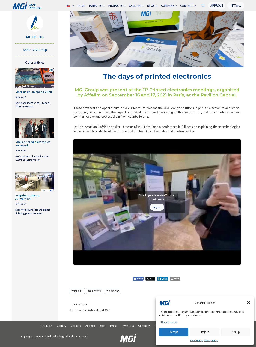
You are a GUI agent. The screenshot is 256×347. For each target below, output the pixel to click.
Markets (75, 326)
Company (144, 326)
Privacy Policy (211, 340)
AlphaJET (77, 291)
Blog (102, 326)
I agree (157, 207)
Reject (205, 332)
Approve (216, 5)
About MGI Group (35, 50)
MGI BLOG (35, 37)
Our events (95, 291)
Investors (128, 326)
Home (81, 5)
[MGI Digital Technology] (27, 5)
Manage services (169, 322)
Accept (174, 332)
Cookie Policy (196, 340)
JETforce (235, 5)
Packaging (112, 291)
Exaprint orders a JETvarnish (27, 197)
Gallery (61, 326)
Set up (236, 332)
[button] (248, 302)
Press (113, 326)
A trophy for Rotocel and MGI (90, 307)
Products (46, 326)
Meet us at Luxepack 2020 (33, 92)
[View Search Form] (203, 5)
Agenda (90, 326)
